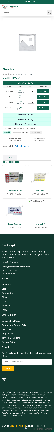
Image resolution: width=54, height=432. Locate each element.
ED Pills (25, 128)
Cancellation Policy (11, 321)
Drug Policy (7, 333)
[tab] (10, 157)
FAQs (4, 310)
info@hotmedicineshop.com (16, 267)
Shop (4, 297)
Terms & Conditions (11, 338)
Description (10, 157)
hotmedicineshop (17, 426)
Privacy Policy (8, 342)
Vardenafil (32, 128)
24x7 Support (39, 140)
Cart (4, 301)
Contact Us (7, 293)
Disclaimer (7, 329)
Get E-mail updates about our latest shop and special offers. (27, 354)
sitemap (6, 306)
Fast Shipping (39, 138)
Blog (4, 289)
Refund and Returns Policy (15, 325)
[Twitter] (27, 380)
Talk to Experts (22, 146)
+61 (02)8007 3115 (11, 262)
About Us (6, 284)
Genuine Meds (15, 140)
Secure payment (15, 138)
